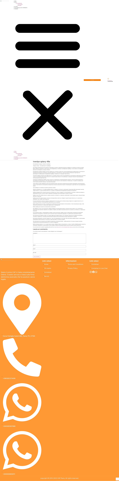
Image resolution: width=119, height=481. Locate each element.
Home (15, 151)
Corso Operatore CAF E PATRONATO (20, 7)
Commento (35, 233)
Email (34, 248)
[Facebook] (93, 272)
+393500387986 (110, 81)
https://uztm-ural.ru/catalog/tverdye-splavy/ (64, 227)
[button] (47, 80)
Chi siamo (16, 6)
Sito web (34, 252)
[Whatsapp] (96, 272)
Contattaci (16, 8)
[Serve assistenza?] (108, 78)
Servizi (15, 2)
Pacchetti (19, 5)
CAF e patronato (19, 3)
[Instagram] (90, 272)
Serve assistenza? (109, 80)
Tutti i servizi (20, 4)
